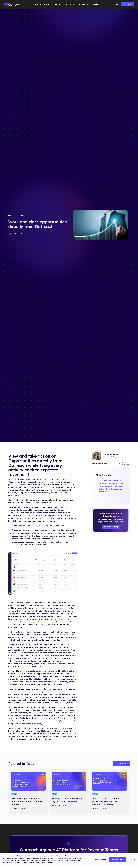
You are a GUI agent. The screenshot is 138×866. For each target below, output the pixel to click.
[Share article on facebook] (128, 464)
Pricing (96, 4)
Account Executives (17, 644)
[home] (13, 4)
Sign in (117, 4)
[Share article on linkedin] (119, 464)
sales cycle (48, 493)
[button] (42, 4)
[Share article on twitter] (123, 464)
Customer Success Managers (43, 671)
